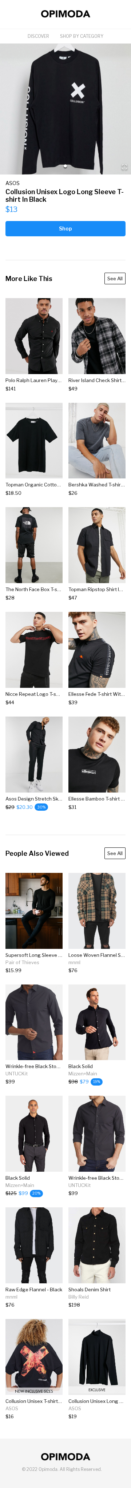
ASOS (12, 183)
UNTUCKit (16, 1073)
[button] (65, 109)
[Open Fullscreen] (124, 167)
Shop (65, 228)
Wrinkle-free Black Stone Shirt (39, 1066)
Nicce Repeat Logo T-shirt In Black (43, 694)
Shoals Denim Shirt (89, 1289)
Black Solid (80, 1066)
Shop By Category (81, 36)
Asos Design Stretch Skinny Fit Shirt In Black (54, 799)
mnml (74, 962)
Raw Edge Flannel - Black (33, 1289)
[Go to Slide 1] (65, 166)
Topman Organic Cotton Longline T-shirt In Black (59, 485)
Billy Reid (78, 1297)
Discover (38, 36)
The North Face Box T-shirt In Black (44, 589)
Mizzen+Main (82, 1073)
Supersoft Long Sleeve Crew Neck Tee (48, 955)
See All (115, 278)
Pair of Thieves (22, 962)
